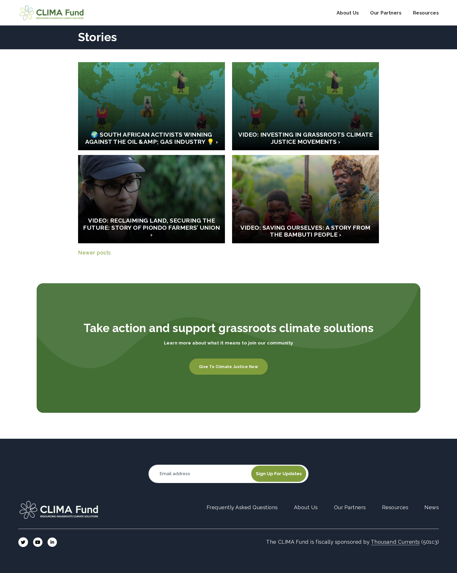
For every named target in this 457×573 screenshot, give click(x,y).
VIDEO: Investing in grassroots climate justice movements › (305, 138)
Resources (426, 13)
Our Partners (385, 13)
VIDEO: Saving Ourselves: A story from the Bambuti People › (305, 231)
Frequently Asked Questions (242, 507)
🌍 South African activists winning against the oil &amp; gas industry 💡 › (151, 138)
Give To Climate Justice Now (228, 366)
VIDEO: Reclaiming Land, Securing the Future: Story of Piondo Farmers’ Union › (151, 227)
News (431, 507)
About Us (348, 13)
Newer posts (94, 253)
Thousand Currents (395, 542)
